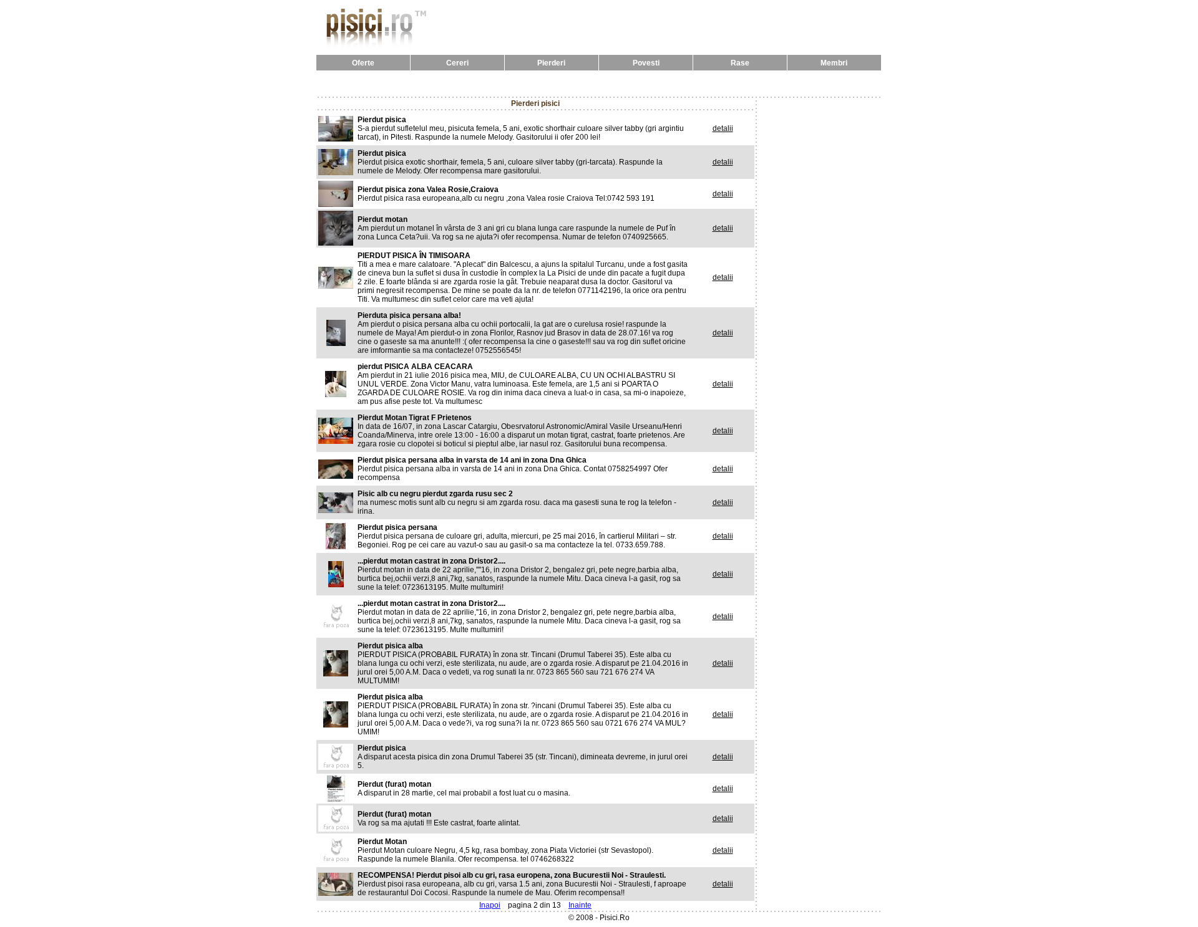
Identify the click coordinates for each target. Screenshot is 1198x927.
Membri (834, 63)
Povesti (646, 63)
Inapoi (489, 905)
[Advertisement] (599, 83)
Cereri (457, 63)
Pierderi (551, 63)
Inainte (580, 905)
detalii (723, 128)
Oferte (363, 63)
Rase (740, 63)
